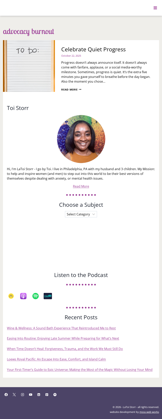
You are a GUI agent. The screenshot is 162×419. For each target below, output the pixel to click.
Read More (71, 89)
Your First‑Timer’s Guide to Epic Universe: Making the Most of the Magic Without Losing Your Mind (80, 369)
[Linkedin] (39, 394)
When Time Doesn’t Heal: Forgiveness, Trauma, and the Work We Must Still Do (65, 349)
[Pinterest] (47, 394)
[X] (14, 394)
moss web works (149, 412)
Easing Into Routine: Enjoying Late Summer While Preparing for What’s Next (63, 338)
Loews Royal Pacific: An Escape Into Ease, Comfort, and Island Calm (56, 359)
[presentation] (29, 66)
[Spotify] (37, 296)
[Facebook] (6, 394)
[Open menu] (155, 8)
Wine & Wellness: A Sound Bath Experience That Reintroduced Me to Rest (61, 328)
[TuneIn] (50, 296)
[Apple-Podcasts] (25, 296)
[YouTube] (30, 394)
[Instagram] (22, 394)
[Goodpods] (13, 296)
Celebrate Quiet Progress (93, 49)
